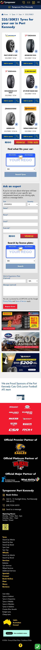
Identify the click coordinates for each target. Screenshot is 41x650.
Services (5, 560)
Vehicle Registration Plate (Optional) (11, 277)
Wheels (5, 553)
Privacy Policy (7, 301)
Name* (5, 208)
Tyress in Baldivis (8, 607)
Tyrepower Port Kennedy (22, 7)
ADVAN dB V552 (30, 55)
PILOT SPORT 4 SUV (10, 55)
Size (4, 201)
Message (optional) (9, 285)
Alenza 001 (10, 128)
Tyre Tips (5, 550)
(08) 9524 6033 (12, 505)
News (4, 584)
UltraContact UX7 (30, 128)
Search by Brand (8, 545)
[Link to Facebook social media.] (20, 645)
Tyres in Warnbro (8, 604)
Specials (5, 573)
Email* (5, 221)
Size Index (6, 594)
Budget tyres (6, 612)
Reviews (5, 587)
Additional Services (9, 571)
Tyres (4, 537)
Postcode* (6, 228)
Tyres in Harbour (8, 596)
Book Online (7, 579)
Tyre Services (6, 566)
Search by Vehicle (8, 540)
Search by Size (7, 542)
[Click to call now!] (24, 2)
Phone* (5, 215)
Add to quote (8, 63)
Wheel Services (7, 568)
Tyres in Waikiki (7, 602)
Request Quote (10, 306)
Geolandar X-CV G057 (10, 92)
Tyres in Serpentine (8, 599)
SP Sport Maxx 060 (30, 91)
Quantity (30, 201)
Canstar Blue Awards (9, 609)
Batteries (5, 563)
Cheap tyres (6, 614)
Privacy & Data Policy (14, 640)
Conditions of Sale (26, 640)
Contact (5, 576)
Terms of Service (21, 301)
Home (5, 14)
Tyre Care (5, 547)
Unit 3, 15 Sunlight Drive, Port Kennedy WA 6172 (21, 500)
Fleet (4, 581)
